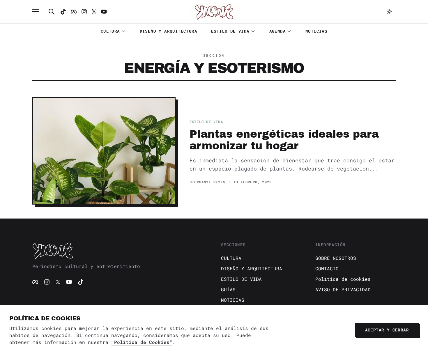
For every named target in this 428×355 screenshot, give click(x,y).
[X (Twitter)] (58, 282)
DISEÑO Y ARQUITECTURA (168, 31)
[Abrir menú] (38, 11)
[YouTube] (69, 282)
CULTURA (110, 31)
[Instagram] (84, 12)
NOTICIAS (316, 31)
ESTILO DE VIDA (230, 31)
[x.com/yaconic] (94, 11)
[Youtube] (104, 12)
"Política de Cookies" (141, 342)
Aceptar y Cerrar (387, 330)
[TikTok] (63, 12)
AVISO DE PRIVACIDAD (343, 289)
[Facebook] (74, 12)
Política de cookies (343, 279)
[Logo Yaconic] (214, 11)
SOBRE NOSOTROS (335, 258)
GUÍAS (228, 289)
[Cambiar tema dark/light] (389, 11)
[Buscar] (51, 11)
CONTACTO (327, 268)
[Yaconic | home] (119, 250)
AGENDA (277, 31)
